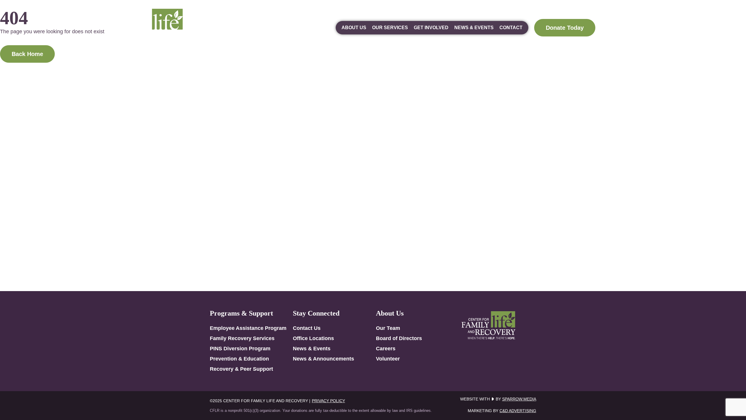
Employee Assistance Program (248, 328)
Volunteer (388, 359)
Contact (510, 27)
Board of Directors (399, 338)
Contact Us (307, 328)
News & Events (474, 27)
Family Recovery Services (242, 338)
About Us (354, 27)
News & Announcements (323, 359)
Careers (385, 348)
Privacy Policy (328, 400)
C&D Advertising (517, 410)
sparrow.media (519, 399)
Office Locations (313, 338)
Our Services (390, 27)
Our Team (388, 328)
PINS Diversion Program (240, 348)
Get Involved (431, 27)
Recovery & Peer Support (241, 369)
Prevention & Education (239, 359)
